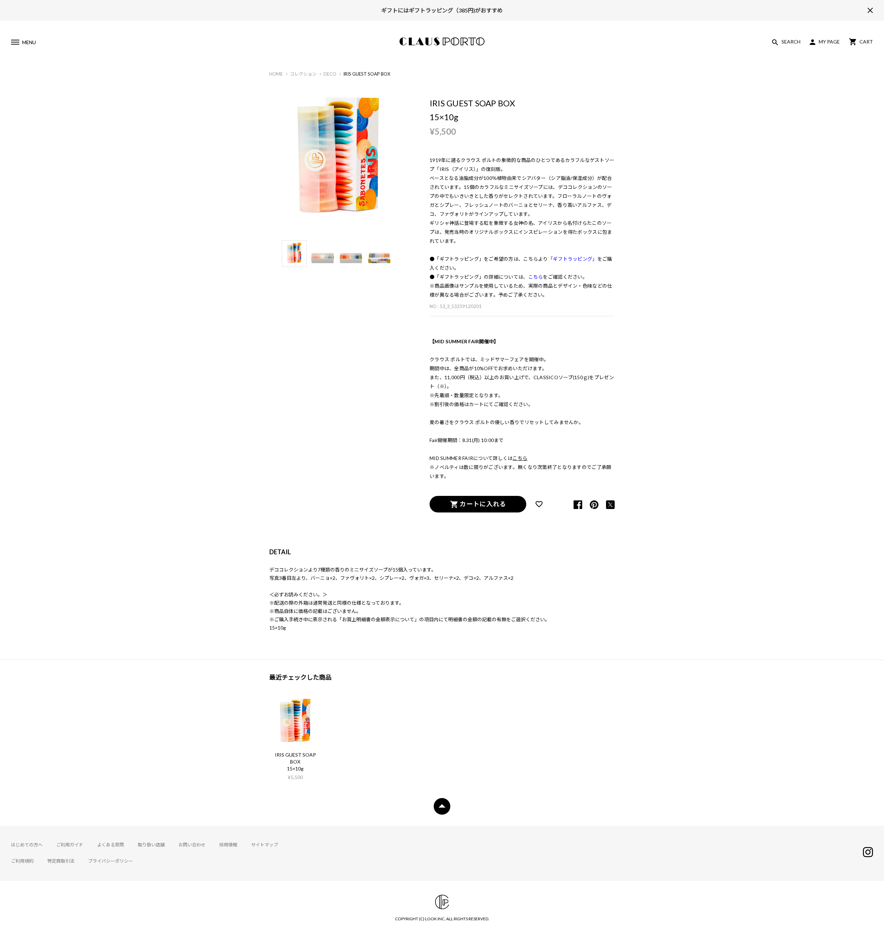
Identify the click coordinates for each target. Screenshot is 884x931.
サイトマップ (264, 844)
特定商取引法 (60, 861)
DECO (330, 74)
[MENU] (15, 43)
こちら (519, 458)
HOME (276, 74)
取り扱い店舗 (151, 844)
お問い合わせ (192, 844)
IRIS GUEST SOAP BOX (295, 758)
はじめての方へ (26, 844)
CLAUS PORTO (442, 41)
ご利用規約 (22, 861)
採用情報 (228, 844)
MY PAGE (829, 42)
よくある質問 (110, 844)
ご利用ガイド (69, 844)
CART (866, 42)
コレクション (303, 74)
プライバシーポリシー (110, 861)
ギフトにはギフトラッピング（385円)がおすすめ (442, 10)
